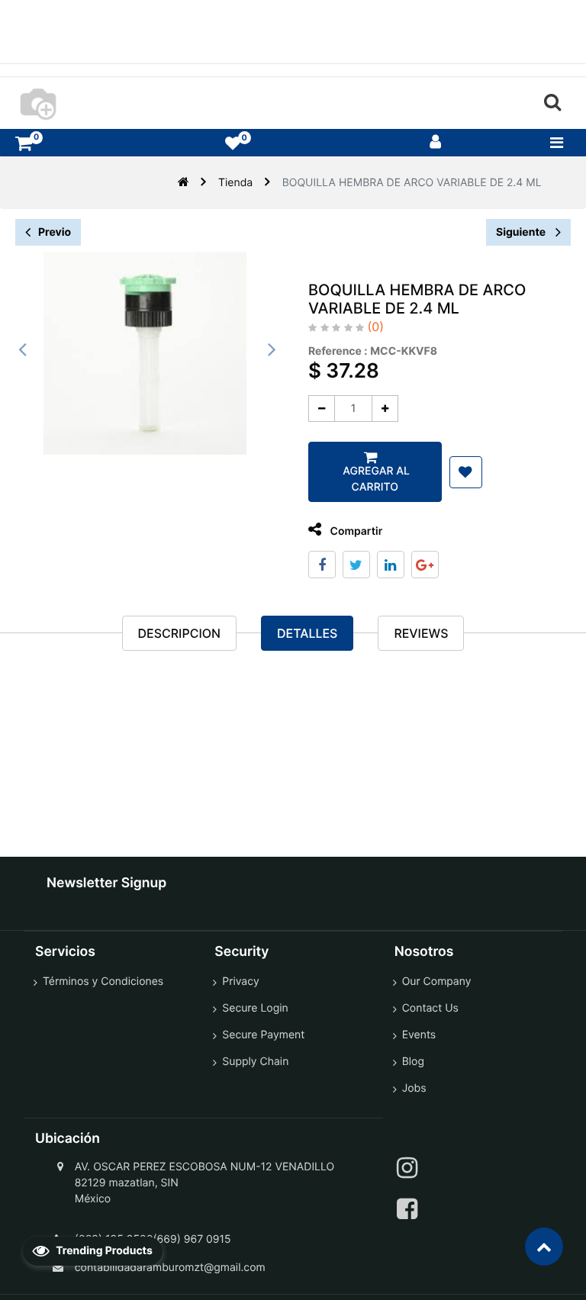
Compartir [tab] (354, 531)
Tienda (235, 182)
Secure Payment (263, 1034)
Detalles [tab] (307, 633)
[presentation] (23, 349)
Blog (413, 1061)
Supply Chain (255, 1061)
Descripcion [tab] (179, 633)
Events (419, 1034)
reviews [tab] (421, 633)
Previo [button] (54, 232)
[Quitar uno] (321, 408)
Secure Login (255, 1008)
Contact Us (430, 1008)
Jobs (414, 1088)
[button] (465, 472)
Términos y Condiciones (103, 981)
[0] (23, 143)
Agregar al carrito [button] (375, 479)
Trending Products (103, 1250)
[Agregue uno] (385, 408)
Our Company (437, 981)
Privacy (240, 981)
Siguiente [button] (522, 232)
